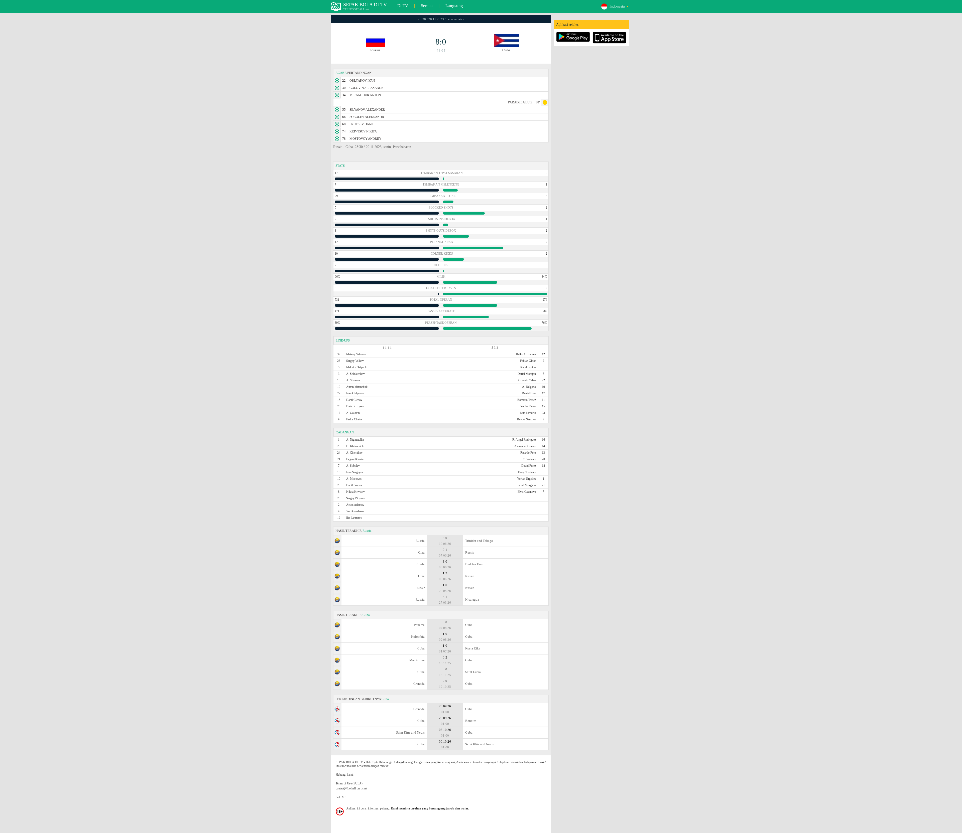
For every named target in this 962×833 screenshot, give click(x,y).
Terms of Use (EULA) (349, 783)
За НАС (340, 797)
